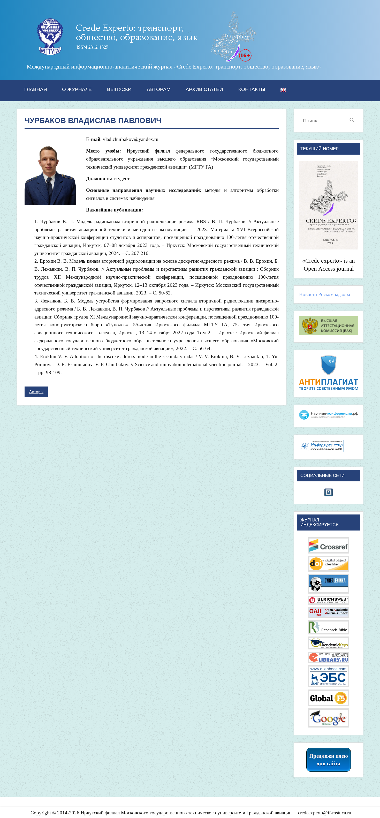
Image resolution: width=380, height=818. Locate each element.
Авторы (36, 391)
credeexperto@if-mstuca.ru (324, 812)
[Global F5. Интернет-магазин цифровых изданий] (328, 704)
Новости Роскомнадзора (324, 294)
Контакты (251, 89)
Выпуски (119, 89)
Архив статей (204, 89)
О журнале (77, 89)
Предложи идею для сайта (328, 760)
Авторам (159, 89)
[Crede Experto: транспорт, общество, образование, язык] (142, 60)
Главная (35, 89)
